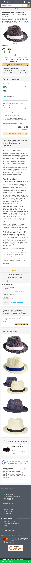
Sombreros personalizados (17, 302)
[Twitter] (5, 499)
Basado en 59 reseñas (17, 549)
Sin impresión (7, 108)
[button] (15, 55)
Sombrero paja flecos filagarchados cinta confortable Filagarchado (19, 446)
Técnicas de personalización (11, 523)
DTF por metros (8, 511)
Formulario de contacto (10, 528)
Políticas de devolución (10, 525)
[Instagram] (13, 499)
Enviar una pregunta (21, 324)
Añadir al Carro (15, 133)
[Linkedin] (8, 499)
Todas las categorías (9, 530)
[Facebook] (10, 499)
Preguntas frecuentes (9, 521)
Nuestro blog (7, 513)
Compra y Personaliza (15, 65)
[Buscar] (28, 5)
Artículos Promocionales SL (17, 559)
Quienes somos (8, 507)
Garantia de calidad (9, 509)
